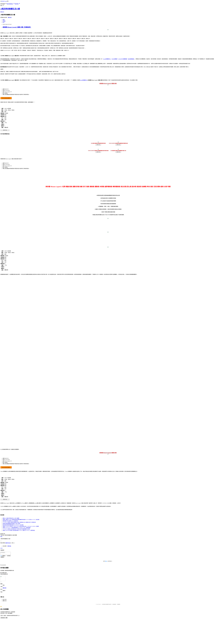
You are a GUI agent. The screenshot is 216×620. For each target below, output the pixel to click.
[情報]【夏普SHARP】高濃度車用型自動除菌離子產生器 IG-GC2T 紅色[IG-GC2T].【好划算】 (21, 519)
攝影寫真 (9, 17)
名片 (3, 22)
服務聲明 (118, 604)
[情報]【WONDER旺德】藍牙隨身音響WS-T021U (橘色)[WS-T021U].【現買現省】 (19, 530)
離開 (6, 617)
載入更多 (2, 550)
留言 (9, 542)
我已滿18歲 (3, 617)
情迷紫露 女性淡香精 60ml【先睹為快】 (10, 520)
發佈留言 (2, 557)
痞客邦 (6, 542)
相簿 (3, 19)
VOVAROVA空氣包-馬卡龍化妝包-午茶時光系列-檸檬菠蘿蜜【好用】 (16, 529)
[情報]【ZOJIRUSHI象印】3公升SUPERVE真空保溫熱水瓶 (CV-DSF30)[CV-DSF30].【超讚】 (21, 526)
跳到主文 (2, 11)
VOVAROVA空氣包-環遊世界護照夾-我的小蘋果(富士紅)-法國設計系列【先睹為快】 (19, 522)
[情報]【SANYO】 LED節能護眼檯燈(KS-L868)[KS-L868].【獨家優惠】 (17, 527)
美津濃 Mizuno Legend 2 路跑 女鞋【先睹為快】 (17, 27)
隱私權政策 (114, 604)
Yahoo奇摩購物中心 (107, 58)
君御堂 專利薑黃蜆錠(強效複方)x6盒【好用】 (12, 523)
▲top (1, 548)
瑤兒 (1, 536)
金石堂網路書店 (131, 58)
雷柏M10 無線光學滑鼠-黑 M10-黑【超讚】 (11, 518)
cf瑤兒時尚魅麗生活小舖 (10, 9)
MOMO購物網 (114, 58)
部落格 (4, 21)
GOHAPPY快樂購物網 (122, 58)
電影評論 (9, 546)
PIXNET (99, 604)
